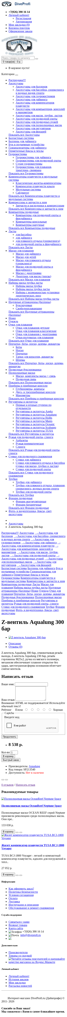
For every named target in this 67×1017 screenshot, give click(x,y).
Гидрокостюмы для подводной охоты (38, 160)
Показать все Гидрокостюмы (26, 173)
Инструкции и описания (24, 904)
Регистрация (23, 18)
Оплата (13, 898)
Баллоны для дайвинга (22, 141)
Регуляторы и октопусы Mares (34, 421)
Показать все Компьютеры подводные (32, 228)
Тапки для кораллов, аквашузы (34, 356)
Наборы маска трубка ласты (26, 282)
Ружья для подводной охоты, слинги (31, 437)
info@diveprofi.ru (30, 935)
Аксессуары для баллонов (31, 86)
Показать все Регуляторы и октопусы (31, 433)
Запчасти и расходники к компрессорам (40, 205)
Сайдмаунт (22, 192)
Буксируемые (24, 305)
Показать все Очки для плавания (29, 340)
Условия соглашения (21, 895)
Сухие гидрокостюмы (29, 163)
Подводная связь (26, 379)
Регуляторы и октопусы (23, 401)
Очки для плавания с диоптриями (36, 334)
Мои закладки (17, 982)
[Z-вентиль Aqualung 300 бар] (27, 637)
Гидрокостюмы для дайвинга (33, 157)
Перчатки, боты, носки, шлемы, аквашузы (34, 343)
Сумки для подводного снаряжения (30, 456)
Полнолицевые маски (22, 372)
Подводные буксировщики (25, 369)
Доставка (14, 901)
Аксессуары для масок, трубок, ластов (39, 115)
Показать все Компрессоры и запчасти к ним (36, 208)
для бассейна (23, 234)
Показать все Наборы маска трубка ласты (34, 298)
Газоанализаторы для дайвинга (27, 147)
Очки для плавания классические (36, 331)
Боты (19, 347)
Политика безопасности (23, 891)
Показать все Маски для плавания (29, 279)
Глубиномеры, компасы (30, 388)
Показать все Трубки (21, 495)
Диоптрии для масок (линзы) (33, 276)
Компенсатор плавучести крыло (35, 186)
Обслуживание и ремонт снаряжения (31, 907)
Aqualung (34, 766)
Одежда (13, 321)
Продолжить (9, 736)
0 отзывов (7, 784)
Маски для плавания (21, 250)
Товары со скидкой (20, 955)
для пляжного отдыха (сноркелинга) (38, 240)
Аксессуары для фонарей (31, 131)
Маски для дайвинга (28, 253)
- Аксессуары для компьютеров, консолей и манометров (29, 549)
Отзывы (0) (15, 646)
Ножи (12, 318)
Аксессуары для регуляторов (33, 128)
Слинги (20, 446)
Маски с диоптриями (28, 273)
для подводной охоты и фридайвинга (38, 244)
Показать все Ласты (21, 247)
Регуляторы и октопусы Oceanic (35, 424)
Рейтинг (6, 709)
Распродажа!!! (17, 80)
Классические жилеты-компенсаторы (38, 183)
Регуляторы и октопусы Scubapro (36, 427)
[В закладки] (2, 779)
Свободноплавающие (29, 308)
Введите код (11, 717)
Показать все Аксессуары (24, 134)
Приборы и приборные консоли (28, 385)
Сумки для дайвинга (28, 459)
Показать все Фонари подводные (29, 507)
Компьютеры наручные (30, 224)
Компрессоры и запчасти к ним (28, 202)
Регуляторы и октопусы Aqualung (36, 414)
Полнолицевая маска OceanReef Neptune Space (31, 805)
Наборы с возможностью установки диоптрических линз (37, 294)
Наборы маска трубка (29, 285)
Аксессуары (16, 83)
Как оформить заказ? (21, 888)
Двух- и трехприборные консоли (36, 392)
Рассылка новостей (20, 985)
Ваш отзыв (8, 699)
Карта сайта (16, 928)
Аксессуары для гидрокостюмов (35, 96)
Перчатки (22, 353)
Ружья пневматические (30, 443)
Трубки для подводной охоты (34, 491)
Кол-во (5, 752)
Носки (20, 350)
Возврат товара (18, 925)
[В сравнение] (6, 779)
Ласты (12, 231)
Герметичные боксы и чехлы (26, 150)
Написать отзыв (25, 784)
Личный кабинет (19, 976)
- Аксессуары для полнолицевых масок (32, 560)
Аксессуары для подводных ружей (37, 121)
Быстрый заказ (11, 760)
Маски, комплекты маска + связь (36, 376)
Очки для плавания (20, 324)
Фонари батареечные (28, 504)
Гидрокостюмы (18, 154)
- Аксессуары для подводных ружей (30, 557)
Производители (18, 952)
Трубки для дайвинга (29, 482)
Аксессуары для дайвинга (31, 99)
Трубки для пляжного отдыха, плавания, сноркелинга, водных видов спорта (40, 487)
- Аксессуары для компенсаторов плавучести (30, 544)
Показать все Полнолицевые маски (30, 382)
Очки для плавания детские (32, 327)
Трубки (13, 478)
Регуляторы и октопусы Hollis (34, 417)
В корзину (8, 756)
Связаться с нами (19, 921)
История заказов (19, 979)
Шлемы (20, 359)
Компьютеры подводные (24, 212)
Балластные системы (21, 138)
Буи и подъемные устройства (26, 144)
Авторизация (24, 21)
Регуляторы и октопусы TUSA (34, 430)
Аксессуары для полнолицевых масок (39, 125)
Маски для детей (26, 257)
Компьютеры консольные (31, 221)
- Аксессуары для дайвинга (39, 542)
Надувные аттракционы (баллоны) (30, 302)
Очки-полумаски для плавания (34, 337)
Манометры (23, 395)
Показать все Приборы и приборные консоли (36, 398)
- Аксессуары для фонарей (34, 565)
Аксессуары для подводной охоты (36, 118)
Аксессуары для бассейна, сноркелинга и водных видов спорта (40, 91)
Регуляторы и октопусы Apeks (34, 411)
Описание (15, 643)
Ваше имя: (7, 684)
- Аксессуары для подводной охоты (33, 555)
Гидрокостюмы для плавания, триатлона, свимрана (34, 168)
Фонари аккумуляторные (31, 501)
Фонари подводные (21, 498)
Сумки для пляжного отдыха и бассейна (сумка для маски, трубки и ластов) (40, 464)
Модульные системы (28, 189)
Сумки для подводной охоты (33, 469)
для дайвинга (24, 237)
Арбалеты (22, 440)
